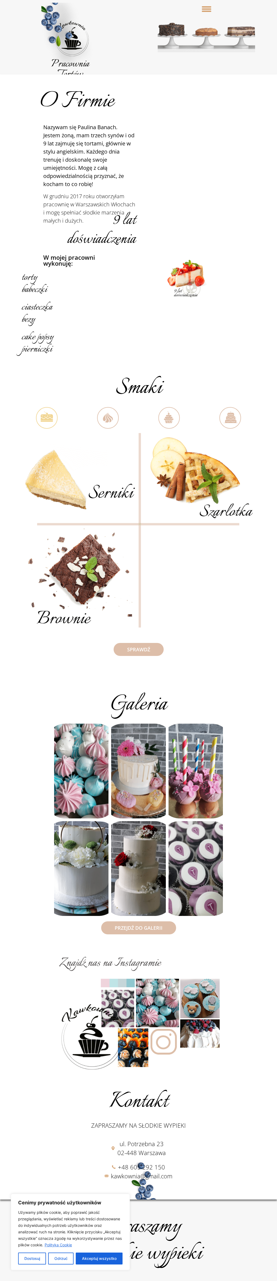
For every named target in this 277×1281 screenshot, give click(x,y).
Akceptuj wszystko (99, 1258)
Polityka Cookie (58, 1245)
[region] (70, 1232)
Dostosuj (32, 1258)
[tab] (46, 418)
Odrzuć (61, 1258)
